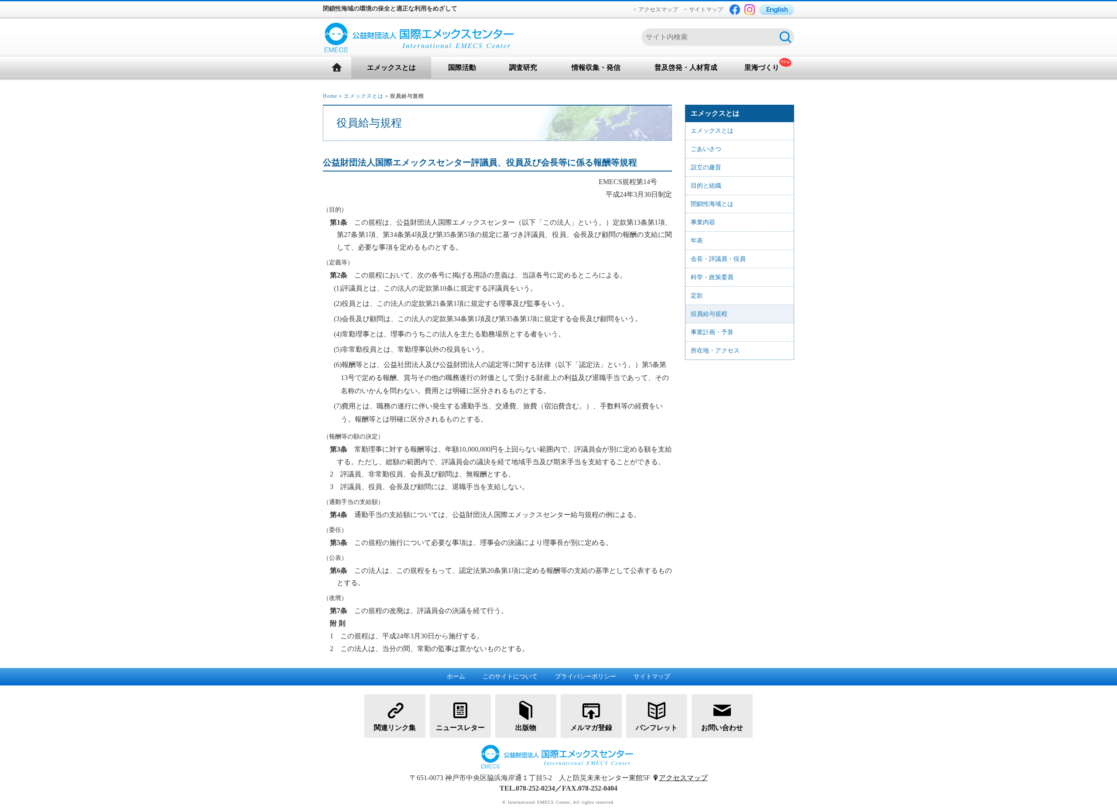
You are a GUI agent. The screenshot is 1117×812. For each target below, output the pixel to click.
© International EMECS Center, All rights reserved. (558, 802)
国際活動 (462, 67)
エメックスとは (391, 67)
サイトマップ (706, 9)
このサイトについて (510, 676)
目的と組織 (706, 185)
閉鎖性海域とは (712, 204)
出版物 (525, 727)
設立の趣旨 (706, 167)
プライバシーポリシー (585, 676)
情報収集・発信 (596, 67)
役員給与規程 (709, 314)
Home (330, 96)
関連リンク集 (395, 727)
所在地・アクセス (715, 350)
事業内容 (703, 222)
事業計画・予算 (712, 332)
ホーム (456, 676)
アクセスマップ (658, 9)
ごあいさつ (706, 149)
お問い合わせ (722, 727)
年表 (697, 240)
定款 (697, 295)
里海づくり (761, 67)
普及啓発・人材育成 (685, 67)
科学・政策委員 (712, 277)
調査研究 (523, 67)
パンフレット (657, 727)
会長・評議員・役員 (718, 259)
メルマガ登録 (591, 727)
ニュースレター (460, 727)
